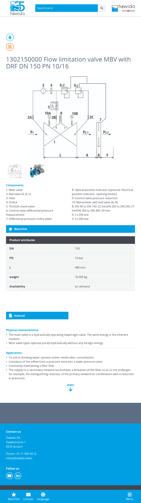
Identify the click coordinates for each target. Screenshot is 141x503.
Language (43, 499)
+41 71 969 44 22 (25, 454)
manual (19, 315)
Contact (28, 499)
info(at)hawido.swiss (19, 458)
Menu (129, 499)
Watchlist (20, 229)
